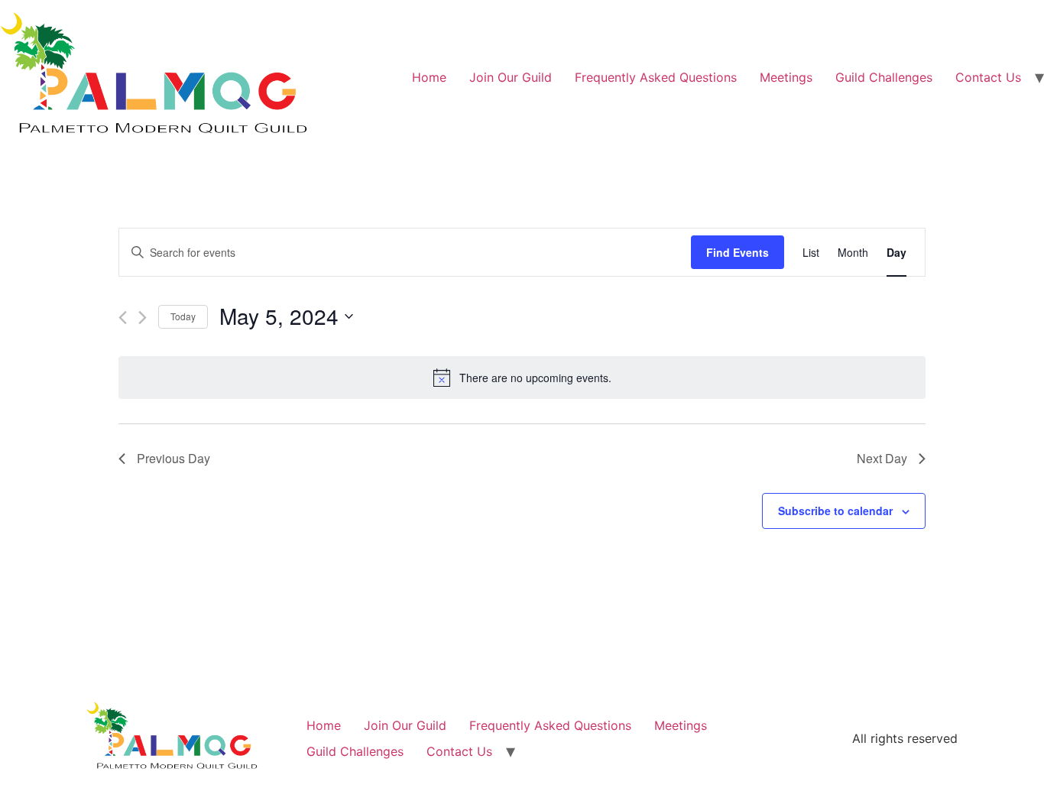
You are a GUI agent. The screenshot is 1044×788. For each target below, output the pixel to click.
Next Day (882, 458)
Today (183, 316)
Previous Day (173, 458)
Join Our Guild (510, 77)
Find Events (737, 252)
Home (429, 77)
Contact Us (988, 77)
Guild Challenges (883, 77)
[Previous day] (122, 317)
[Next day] (142, 317)
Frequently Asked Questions (656, 77)
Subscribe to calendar (835, 510)
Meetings (786, 77)
